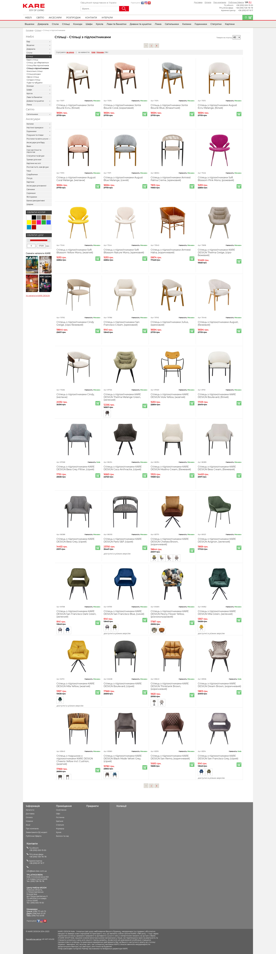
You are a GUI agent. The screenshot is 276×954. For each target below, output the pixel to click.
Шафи (89, 24)
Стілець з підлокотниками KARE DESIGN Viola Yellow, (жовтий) (170, 395)
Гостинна (60, 817)
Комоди (77, 24)
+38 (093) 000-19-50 (244, 5)
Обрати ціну (35, 235)
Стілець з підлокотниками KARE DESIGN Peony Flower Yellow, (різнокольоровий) (170, 614)
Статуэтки (216, 24)
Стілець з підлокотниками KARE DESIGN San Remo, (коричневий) (170, 757)
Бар (28, 41)
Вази (29, 146)
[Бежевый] (48, 217)
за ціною (70, 52)
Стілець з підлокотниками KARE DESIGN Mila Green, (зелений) (217, 612)
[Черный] (34, 217)
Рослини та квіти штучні (37, 139)
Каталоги (30, 810)
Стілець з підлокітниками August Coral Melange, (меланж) (76, 179)
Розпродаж (73, 17)
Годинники (201, 24)
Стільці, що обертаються (38, 63)
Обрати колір (36, 212)
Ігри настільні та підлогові (34, 151)
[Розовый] (39, 222)
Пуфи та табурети (34, 83)
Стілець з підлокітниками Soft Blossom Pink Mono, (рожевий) (216, 179)
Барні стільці (32, 60)
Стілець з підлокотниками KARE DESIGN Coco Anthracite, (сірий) (123, 468)
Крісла (99, 24)
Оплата (208, 2)
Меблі (28, 17)
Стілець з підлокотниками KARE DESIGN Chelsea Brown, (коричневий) (170, 542)
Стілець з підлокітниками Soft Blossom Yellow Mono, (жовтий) (74, 251)
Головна (29, 30)
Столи (55, 24)
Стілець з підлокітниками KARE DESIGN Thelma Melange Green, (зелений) (122, 397)
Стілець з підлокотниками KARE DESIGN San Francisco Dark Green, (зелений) (76, 614)
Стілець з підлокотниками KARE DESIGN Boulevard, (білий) (217, 395)
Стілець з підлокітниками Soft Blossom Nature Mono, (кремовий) (124, 251)
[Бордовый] (34, 227)
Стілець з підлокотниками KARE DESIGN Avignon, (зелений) (217, 540)
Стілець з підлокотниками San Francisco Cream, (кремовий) (122, 323)
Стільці (66, 24)
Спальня (60, 825)
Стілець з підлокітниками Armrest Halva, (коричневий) (171, 251)
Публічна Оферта (236, 2)
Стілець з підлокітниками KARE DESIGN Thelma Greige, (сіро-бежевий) (216, 252)
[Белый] (29, 217)
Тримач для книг (34, 159)
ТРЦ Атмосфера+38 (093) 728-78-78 (37, 855)
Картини (230, 24)
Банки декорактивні (36, 201)
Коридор (60, 828)
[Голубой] (29, 227)
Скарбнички (32, 174)
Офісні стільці (33, 77)
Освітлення (61, 810)
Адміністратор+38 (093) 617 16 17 (36, 862)
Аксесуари (55, 17)
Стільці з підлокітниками (38, 68)
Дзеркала (43, 24)
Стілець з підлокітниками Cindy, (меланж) (75, 395)
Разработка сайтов (33, 939)
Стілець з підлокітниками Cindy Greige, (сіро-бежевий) (75, 323)
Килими (186, 24)
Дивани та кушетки (140, 24)
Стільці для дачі (34, 74)
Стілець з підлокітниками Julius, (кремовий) (169, 323)
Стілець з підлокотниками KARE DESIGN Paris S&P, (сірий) (123, 540)
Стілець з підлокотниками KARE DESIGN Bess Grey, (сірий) (75, 540)
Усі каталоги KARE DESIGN (38, 295)
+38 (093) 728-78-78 (244, 8)
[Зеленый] (44, 222)
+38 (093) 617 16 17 (245, 10)
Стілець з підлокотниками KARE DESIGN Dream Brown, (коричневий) (219, 685)
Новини (29, 821)
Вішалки (29, 24)
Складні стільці (33, 80)
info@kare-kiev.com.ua (37, 871)
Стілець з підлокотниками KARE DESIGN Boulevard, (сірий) (123, 685)
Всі (106, 52)
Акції (28, 825)
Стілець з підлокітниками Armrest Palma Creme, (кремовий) (171, 179)
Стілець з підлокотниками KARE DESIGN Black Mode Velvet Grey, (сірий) (123, 758)
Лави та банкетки (116, 24)
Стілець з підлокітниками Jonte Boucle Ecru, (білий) (75, 106)
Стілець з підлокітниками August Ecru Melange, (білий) (217, 106)
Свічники (31, 189)
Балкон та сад (62, 836)
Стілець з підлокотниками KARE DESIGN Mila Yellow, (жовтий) (75, 685)
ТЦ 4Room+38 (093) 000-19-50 (37, 849)
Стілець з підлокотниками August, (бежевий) (218, 323)
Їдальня (59, 821)
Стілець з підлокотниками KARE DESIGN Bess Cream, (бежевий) (217, 468)
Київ (93, 52)
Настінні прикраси (35, 128)
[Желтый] (29, 222)
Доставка (198, 2)
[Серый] (39, 217)
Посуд (29, 178)
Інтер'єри (107, 17)
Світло (40, 17)
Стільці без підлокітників (38, 65)
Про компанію (219, 2)
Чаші (29, 171)
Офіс (58, 814)
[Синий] (48, 222)
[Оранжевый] (34, 222)
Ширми (30, 204)
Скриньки (31, 193)
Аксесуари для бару (36, 142)
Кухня (58, 832)
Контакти (91, 17)
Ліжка (158, 24)
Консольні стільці (34, 71)
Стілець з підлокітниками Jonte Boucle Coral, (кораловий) (122, 106)
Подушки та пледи (35, 135)
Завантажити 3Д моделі (36, 832)
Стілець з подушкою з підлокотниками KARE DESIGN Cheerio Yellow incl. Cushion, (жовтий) (74, 759)
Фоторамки (32, 197)
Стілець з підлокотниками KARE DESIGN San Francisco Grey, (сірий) (218, 757)
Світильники (172, 24)
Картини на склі (34, 163)
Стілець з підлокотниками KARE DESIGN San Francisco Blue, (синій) (124, 612)
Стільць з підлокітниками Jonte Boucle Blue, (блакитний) (169, 106)
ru (250, 2)
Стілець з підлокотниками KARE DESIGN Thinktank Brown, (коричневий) (170, 686)
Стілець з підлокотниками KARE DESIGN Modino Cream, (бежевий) (171, 468)
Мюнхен (100, 52)
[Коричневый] (44, 217)
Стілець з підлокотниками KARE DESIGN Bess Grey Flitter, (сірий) (75, 468)
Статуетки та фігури (35, 156)
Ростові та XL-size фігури (38, 167)
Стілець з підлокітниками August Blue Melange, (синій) (123, 179)
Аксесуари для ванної (36, 186)
